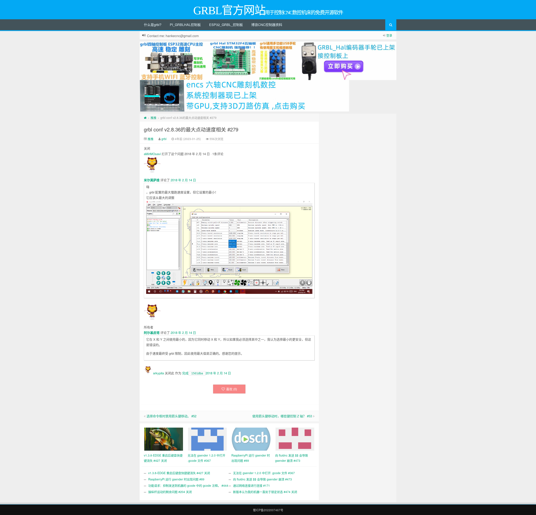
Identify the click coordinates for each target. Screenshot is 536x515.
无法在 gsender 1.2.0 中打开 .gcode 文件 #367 (264, 473)
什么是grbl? (152, 24)
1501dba (197, 373)
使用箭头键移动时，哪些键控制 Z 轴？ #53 (282, 416)
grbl (163, 139)
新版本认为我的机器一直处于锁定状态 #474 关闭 (265, 492)
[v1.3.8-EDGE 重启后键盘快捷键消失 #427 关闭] (163, 439)
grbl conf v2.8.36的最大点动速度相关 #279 (191, 129)
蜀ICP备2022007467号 (268, 510)
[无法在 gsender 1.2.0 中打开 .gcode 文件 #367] (207, 439)
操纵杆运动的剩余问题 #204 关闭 (170, 492)
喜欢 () (231, 389)
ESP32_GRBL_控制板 (226, 24)
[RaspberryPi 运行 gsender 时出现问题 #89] (251, 439)
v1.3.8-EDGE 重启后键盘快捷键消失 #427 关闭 (179, 473)
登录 (389, 35)
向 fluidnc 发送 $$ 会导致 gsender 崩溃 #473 (262, 479)
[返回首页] (145, 117)
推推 (153, 117)
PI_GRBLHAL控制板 (185, 24)
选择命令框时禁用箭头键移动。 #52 (171, 416)
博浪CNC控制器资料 (266, 24)
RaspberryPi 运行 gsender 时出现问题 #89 (176, 479)
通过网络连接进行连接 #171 (251, 485)
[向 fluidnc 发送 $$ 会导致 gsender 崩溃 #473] (295, 439)
